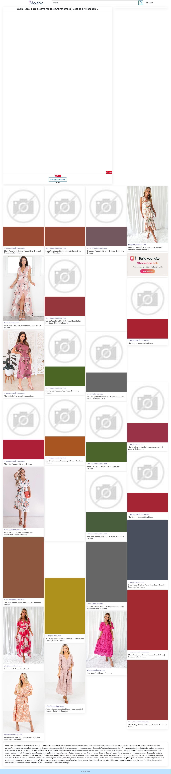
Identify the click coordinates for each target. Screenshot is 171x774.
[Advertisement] (104, 293)
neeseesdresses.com (57, 179)
